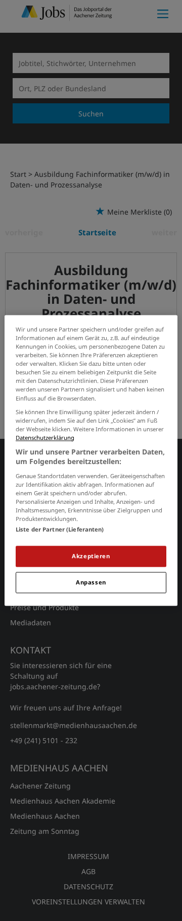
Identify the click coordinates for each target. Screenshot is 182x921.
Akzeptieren (91, 556)
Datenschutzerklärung (45, 437)
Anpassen (91, 582)
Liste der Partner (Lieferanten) (60, 530)
